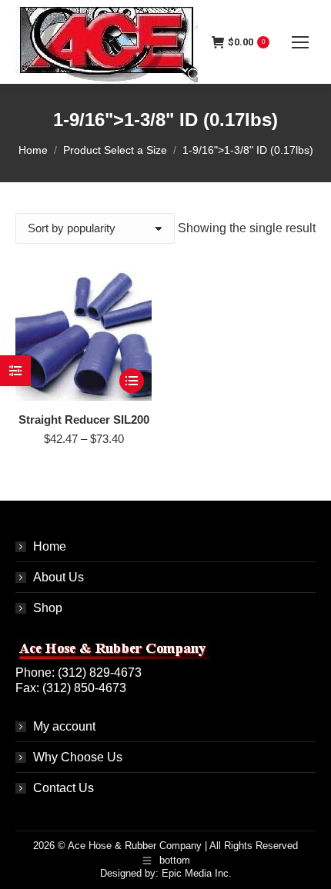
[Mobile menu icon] (300, 42)
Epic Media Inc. (197, 873)
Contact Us (63, 787)
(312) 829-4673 (100, 672)
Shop (47, 607)
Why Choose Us (77, 757)
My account (64, 726)
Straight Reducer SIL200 (83, 419)
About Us (58, 577)
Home (49, 546)
